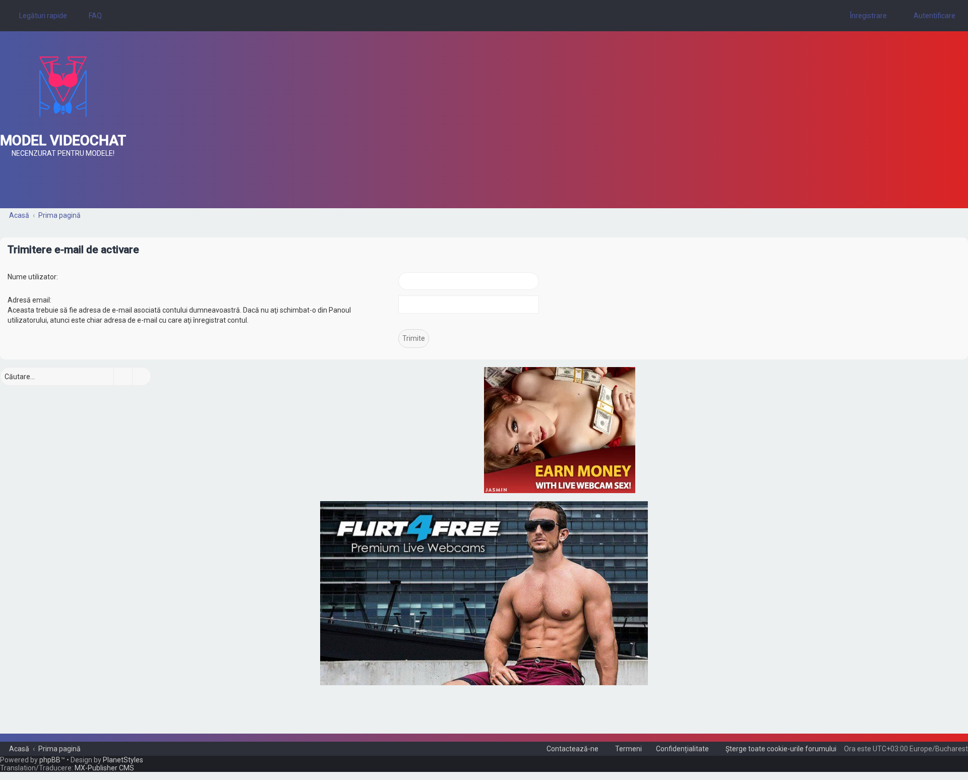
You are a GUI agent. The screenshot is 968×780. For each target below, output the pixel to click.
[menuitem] (90, 15)
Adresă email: (29, 300)
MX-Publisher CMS (104, 768)
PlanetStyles (123, 760)
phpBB (49, 760)
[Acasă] (63, 86)
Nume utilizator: (33, 277)
